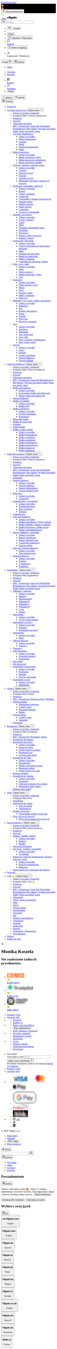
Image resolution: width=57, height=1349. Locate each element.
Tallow (44, 737)
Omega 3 (23, 646)
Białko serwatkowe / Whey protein (35, 522)
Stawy (16, 905)
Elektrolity (18, 478)
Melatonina (24, 685)
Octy (21, 277)
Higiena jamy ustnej (22, 789)
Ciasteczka (24, 196)
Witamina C (24, 604)
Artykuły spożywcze (17, 110)
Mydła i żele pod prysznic (31, 765)
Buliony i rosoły (26, 238)
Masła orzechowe (21, 152)
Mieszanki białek (20, 419)
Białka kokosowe (27, 450)
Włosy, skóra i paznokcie (24, 900)
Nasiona (22, 175)
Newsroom (18, 1049)
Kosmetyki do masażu (23, 739)
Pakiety (10, 936)
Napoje (16, 345)
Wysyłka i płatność (21, 1033)
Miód (21, 225)
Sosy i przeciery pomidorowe (32, 339)
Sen (14, 915)
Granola (22, 142)
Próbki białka (19, 427)
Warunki (11, 1138)
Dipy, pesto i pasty (27, 342)
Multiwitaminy (25, 599)
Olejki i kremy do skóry (30, 750)
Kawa (21, 350)
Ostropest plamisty (27, 656)
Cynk (21, 609)
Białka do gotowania (28, 256)
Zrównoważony (37, 699)
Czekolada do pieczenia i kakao (33, 261)
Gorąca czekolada (27, 355)
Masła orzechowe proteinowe (32, 160)
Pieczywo (23, 319)
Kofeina (22, 561)
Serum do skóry (26, 747)
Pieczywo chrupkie (27, 321)
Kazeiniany (24, 416)
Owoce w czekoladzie (29, 212)
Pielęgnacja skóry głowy (30, 786)
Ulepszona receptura (22, 123)
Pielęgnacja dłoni (26, 768)
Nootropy (17, 648)
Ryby (21, 290)
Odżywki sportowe (16, 454)
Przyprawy (24, 233)
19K (17, 1119)
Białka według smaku (23, 429)
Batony (22, 191)
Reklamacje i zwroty (22, 1036)
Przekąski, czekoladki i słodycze (28, 186)
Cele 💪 (11, 876)
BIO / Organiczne (21, 126)
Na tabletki (24, 854)
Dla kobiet (18, 661)
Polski (10, 91)
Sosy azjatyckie (26, 334)
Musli (21, 144)
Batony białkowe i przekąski (26, 532)
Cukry (22, 222)
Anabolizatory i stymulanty (25, 501)
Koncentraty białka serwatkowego (34, 393)
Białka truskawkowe (28, 445)
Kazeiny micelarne (27, 414)
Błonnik (22, 674)
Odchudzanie (19, 910)
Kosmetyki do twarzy (23, 742)
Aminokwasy (19, 514)
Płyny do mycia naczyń (23, 816)
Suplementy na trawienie (24, 666)
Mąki (21, 251)
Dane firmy (12, 1136)
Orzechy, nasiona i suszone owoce (29, 165)
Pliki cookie (13, 1141)
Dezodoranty (25, 763)
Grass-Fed (34, 126)
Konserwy (18, 280)
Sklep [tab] (9, 1165)
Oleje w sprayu (26, 272)
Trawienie (17, 913)
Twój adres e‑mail (15, 1057)
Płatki (21, 149)
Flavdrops (23, 230)
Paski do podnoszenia (29, 864)
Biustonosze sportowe (29, 704)
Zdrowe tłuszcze (20, 640)
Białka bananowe (27, 448)
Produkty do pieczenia (29, 254)
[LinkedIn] (14, 1126)
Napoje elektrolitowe (28, 488)
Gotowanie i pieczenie (23, 240)
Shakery (22, 841)
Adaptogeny (18, 633)
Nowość (17, 121)
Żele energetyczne (27, 553)
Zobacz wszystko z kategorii (26, 113)
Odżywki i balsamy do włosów (33, 784)
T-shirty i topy (25, 707)
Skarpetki (23, 720)
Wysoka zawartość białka (36, 382)
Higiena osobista (20, 773)
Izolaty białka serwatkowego (32, 395)
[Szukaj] (3, 22)
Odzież (10, 688)
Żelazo (22, 612)
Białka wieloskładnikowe (30, 530)
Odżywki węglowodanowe (25, 548)
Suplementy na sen (21, 679)
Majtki (22, 712)
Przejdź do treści (8, 2)
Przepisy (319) (13, 1015)
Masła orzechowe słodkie (30, 162)
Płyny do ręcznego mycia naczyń (34, 819)
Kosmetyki (12, 726)
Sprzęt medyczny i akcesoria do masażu (31, 870)
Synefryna (23, 566)
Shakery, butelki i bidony (24, 836)
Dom (9, 792)
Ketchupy (23, 329)
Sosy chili (23, 337)
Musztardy (23, 332)
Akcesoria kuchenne (22, 846)
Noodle (22, 316)
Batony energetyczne (28, 540)
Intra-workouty (26, 509)
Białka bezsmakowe (28, 435)
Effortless (49, 699)
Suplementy (13, 570)
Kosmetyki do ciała (22, 758)
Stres (15, 902)
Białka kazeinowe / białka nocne (34, 527)
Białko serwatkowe (22, 388)
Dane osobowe (14, 1144)
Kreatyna (17, 493)
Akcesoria (17, 722)
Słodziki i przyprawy (22, 214)
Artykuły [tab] (11, 1168)
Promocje (17, 118)
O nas (15, 1041)
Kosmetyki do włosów (23, 776)
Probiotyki (23, 672)
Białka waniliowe (27, 437)
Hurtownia (18, 1038)
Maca (21, 638)
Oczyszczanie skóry (28, 755)
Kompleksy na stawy (28, 630)
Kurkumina (24, 659)
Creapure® (24, 498)
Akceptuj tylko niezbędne (13, 1200)
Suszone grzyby (26, 178)
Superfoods (18, 614)
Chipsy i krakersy (27, 194)
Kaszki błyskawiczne (28, 147)
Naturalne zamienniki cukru (31, 227)
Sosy (15, 324)
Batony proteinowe (27, 537)
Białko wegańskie (21, 401)
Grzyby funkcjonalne (28, 619)
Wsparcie (17, 1020)
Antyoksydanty (20, 651)
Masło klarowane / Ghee (30, 274)
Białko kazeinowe (21, 409)
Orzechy (23, 170)
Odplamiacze (25, 808)
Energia (16, 928)
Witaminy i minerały (22, 591)
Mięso (21, 287)
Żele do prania (25, 806)
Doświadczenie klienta (23, 1046)
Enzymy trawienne (27, 677)
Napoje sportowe (21, 480)
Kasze (21, 313)
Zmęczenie (18, 926)
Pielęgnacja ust (25, 752)
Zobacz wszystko (27, 136)
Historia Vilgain (20, 1044)
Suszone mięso (25, 201)
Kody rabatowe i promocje (25, 1031)
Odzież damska (20, 702)
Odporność (18, 897)
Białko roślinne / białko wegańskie (35, 524)
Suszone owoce (26, 173)
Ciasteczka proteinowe (29, 543)
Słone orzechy (25, 207)
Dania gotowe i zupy (28, 285)
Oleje (21, 269)
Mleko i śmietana (26, 259)
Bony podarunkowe (22, 1028)
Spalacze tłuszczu (21, 556)
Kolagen (17, 424)
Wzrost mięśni (19, 907)
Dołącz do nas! (14, 939)
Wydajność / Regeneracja (24, 931)
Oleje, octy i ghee (21, 264)
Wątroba (17, 923)
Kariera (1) (18, 1022)
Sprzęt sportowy (15, 822)
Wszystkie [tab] (12, 1162)
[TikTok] (14, 1123)
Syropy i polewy (26, 220)
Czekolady (24, 209)
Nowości (11, 872)
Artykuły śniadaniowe (23, 134)
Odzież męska (19, 715)
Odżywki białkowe (16, 364)
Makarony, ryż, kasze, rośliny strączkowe (32, 300)
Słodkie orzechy (26, 204)
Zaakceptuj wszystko (36, 1200)
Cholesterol (18, 920)
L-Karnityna (24, 563)
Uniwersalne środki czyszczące (33, 814)
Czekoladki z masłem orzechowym (35, 199)
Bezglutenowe (19, 128)
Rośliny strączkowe (28, 311)
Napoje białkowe (26, 358)
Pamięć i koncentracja (23, 918)
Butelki (22, 844)
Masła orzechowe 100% (30, 157)
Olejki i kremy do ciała (29, 771)
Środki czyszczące (21, 811)
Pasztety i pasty (26, 293)
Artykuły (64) (13, 1017)
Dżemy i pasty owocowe (30, 235)
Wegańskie (45, 126)
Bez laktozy (32, 128)
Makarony (23, 306)
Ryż (20, 308)
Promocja (11, 106)
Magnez (22, 596)
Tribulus (22, 511)
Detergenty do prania (22, 803)
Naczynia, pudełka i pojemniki (27, 849)
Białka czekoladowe (28, 442)
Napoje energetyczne (28, 491)
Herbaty (22, 353)
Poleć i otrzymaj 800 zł (23, 1025)
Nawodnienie (19, 934)
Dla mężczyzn (19, 664)
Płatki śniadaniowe (27, 139)
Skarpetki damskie (27, 709)
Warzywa (23, 298)
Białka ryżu (24, 406)
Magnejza (23, 867)
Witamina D (24, 606)
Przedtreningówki (27, 506)
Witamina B (24, 601)
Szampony (23, 781)
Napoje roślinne (26, 360)
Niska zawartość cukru (29, 131)
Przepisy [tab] (11, 1170)
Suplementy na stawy (23, 622)
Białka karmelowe (27, 440)
